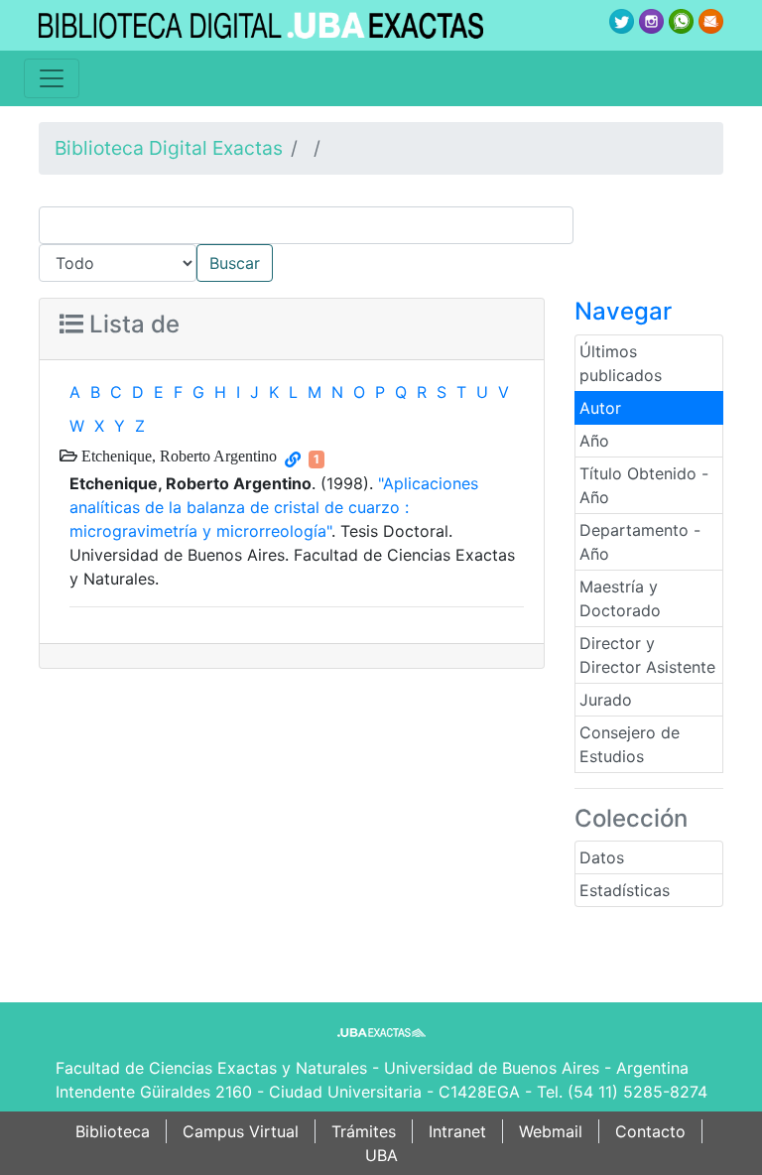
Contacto (650, 1131)
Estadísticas (624, 890)
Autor (600, 408)
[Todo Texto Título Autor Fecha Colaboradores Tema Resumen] (381, 244)
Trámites (363, 1131)
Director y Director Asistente (647, 655)
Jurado (605, 700)
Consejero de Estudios (629, 744)
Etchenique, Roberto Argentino (177, 455)
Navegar (623, 311)
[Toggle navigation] (51, 78)
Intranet (457, 1131)
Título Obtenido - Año (643, 485)
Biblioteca (112, 1131)
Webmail (550, 1131)
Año (594, 441)
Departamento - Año (639, 542)
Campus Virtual (241, 1131)
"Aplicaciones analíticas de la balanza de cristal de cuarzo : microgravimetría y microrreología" (273, 507)
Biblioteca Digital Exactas (169, 148)
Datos (601, 857)
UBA (381, 1155)
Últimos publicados (620, 363)
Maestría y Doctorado (620, 598)
